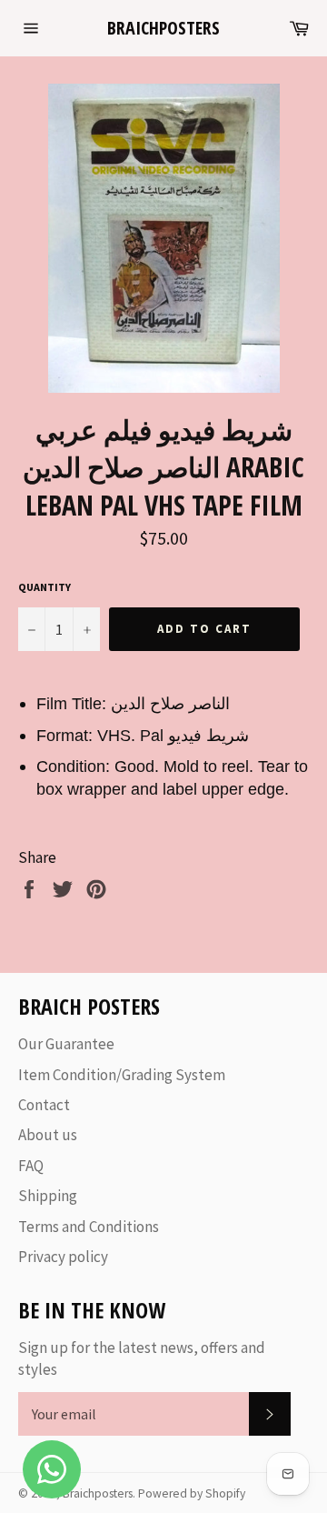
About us (47, 1135)
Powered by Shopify (191, 1493)
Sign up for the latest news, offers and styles (141, 1358)
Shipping (47, 1196)
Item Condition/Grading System (121, 1075)
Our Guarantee (66, 1044)
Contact (44, 1105)
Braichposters (163, 27)
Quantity (44, 587)
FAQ (31, 1166)
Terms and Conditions (88, 1227)
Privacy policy (63, 1257)
